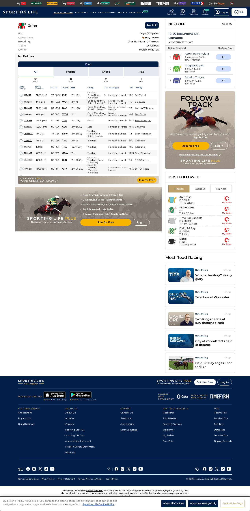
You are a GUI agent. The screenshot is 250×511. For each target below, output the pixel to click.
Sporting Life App (74, 435)
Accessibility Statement (78, 441)
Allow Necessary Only (203, 503)
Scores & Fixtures (172, 424)
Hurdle (70, 71)
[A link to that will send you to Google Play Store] (83, 396)
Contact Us (126, 412)
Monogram (186, 207)
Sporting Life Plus (75, 429)
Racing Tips (220, 412)
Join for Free (147, 180)
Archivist (185, 197)
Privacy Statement (66, 479)
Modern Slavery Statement (80, 446)
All (35, 71)
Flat (141, 71)
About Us (70, 412)
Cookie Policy (111, 479)
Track (150, 25)
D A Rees (153, 45)
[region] (125, 503)
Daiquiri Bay (187, 228)
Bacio (183, 238)
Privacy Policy (48, 479)
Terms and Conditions (28, 479)
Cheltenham (25, 412)
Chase (106, 71)
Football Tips (221, 418)
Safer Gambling (128, 429)
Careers (69, 424)
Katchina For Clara (197, 53)
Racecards (168, 412)
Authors (69, 418)
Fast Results (169, 418)
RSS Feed (70, 452)
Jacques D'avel (194, 65)
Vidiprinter (168, 429)
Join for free (205, 382)
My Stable (168, 435)
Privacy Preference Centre (90, 479)
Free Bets (168, 441)
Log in (225, 382)
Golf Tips (218, 424)
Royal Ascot (24, 418)
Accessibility (127, 424)
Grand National (26, 424)
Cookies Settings (233, 503)
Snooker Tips (221, 435)
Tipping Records (223, 441)
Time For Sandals (190, 218)
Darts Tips (219, 429)
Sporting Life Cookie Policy (98, 504)
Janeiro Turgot (194, 77)
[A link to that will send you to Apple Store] (55, 396)
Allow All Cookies (173, 503)
